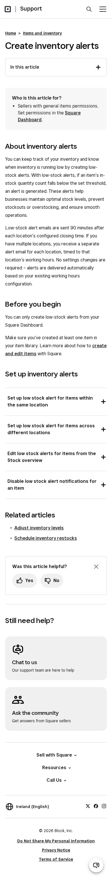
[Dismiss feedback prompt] (96, 566)
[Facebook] (96, 805)
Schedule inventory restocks (45, 538)
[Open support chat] (96, 865)
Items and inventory (42, 33)
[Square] (8, 9)
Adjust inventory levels (39, 528)
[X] (88, 805)
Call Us (54, 780)
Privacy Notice (56, 850)
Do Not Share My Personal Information (56, 841)
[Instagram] (104, 805)
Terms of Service (56, 859)
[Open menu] (103, 9)
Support (31, 8)
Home (10, 33)
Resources (54, 767)
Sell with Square (54, 755)
